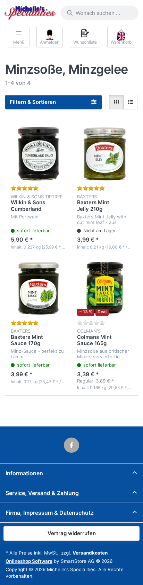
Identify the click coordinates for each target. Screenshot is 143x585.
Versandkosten (90, 553)
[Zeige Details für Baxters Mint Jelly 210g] (104, 153)
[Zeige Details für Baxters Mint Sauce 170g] (38, 288)
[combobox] (99, 13)
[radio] (116, 102)
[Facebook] (71, 445)
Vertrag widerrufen (72, 533)
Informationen (24, 473)
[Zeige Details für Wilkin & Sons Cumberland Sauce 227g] (38, 153)
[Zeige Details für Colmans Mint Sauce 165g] (104, 288)
